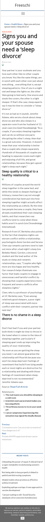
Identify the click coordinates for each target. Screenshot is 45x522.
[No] (42, 513)
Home (7, 24)
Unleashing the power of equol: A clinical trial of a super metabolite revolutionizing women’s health (22, 465)
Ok (22, 518)
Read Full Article (19, 386)
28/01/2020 (7, 62)
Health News (16, 24)
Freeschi (22, 5)
